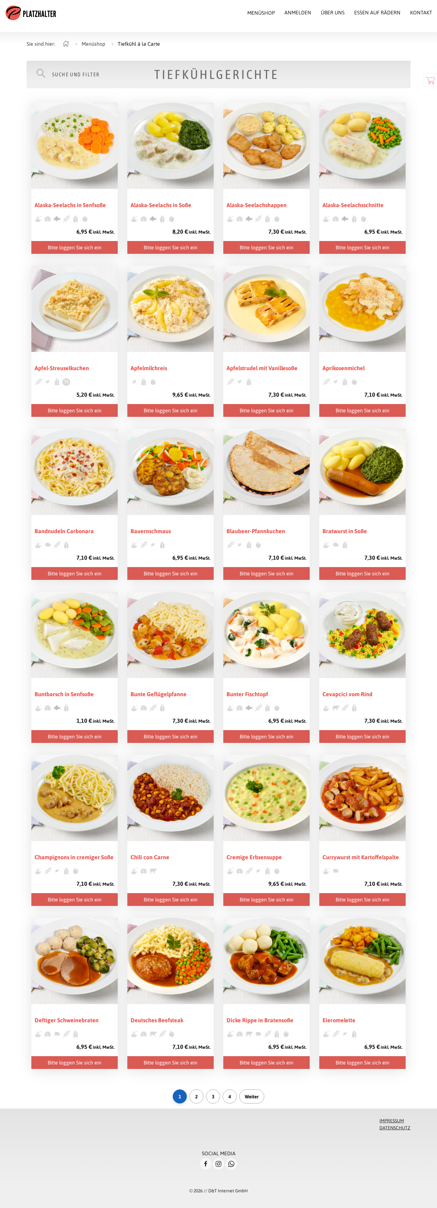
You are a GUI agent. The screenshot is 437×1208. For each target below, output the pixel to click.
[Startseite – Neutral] (66, 44)
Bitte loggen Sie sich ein (74, 247)
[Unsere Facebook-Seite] (205, 1164)
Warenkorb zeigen (430, 80)
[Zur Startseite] (30, 13)
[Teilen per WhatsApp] (231, 1164)
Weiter (252, 1096)
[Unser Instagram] (218, 1164)
